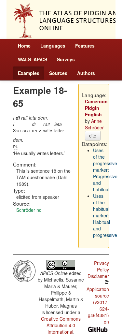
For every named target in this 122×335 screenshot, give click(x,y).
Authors (86, 73)
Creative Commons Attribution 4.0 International (61, 325)
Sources (58, 73)
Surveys (66, 59)
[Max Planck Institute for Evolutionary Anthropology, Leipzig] (24, 270)
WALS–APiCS (32, 59)
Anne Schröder (94, 124)
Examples (28, 73)
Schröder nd (29, 210)
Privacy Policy (101, 266)
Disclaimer (98, 276)
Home (24, 45)
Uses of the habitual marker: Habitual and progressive (105, 215)
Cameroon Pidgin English (96, 108)
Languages (52, 45)
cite (92, 135)
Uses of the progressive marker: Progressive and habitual (105, 170)
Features (85, 45)
